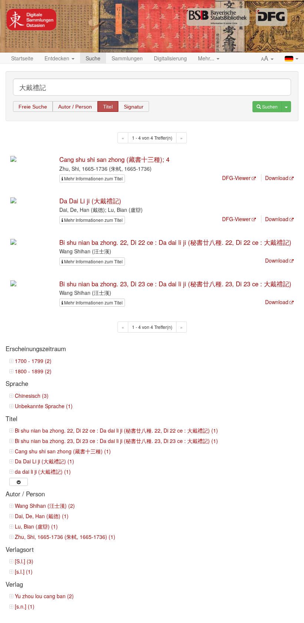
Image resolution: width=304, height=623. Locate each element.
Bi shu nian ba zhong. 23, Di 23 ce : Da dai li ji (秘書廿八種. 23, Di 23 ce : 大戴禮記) (175, 283)
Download (276, 177)
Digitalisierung (170, 58)
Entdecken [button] (57, 58)
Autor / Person (75, 107)
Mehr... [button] (207, 58)
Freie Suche (33, 107)
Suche (93, 58)
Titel (108, 107)
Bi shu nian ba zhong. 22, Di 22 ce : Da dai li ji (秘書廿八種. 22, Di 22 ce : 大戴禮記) (175, 242)
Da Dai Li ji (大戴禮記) (90, 200)
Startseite (22, 58)
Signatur (133, 107)
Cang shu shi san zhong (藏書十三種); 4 (114, 159)
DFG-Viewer (236, 177)
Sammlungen (127, 58)
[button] (267, 58)
